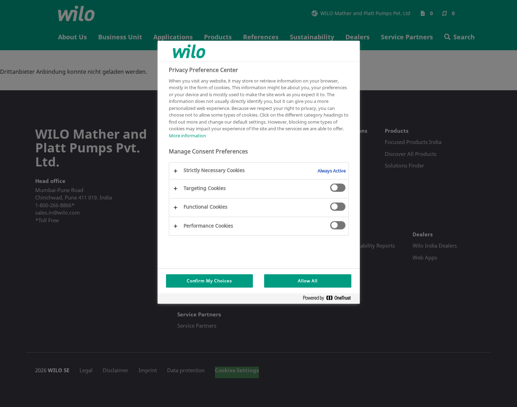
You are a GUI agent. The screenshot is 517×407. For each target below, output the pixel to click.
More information (187, 135)
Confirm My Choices (209, 281)
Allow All (308, 281)
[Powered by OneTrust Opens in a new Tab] (329, 299)
